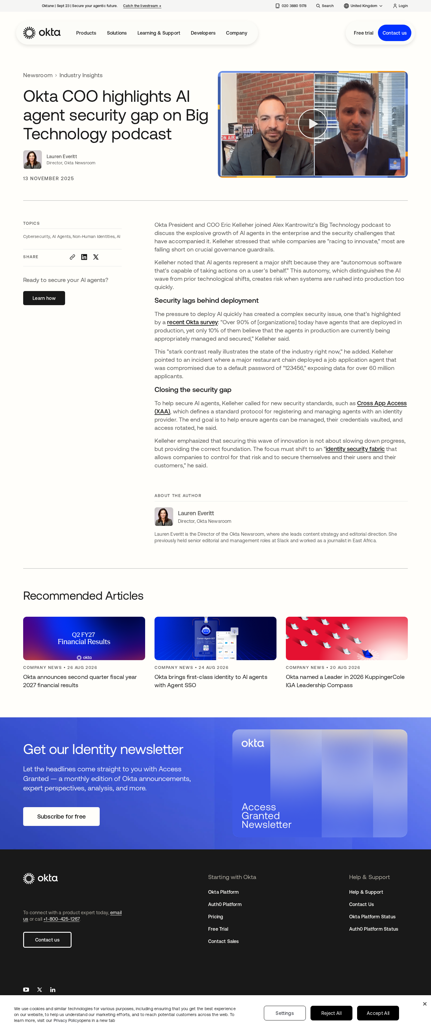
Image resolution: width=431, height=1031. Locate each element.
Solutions (117, 33)
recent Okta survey (192, 322)
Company (236, 33)
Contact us (395, 33)
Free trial (363, 33)
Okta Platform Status (372, 916)
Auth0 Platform (225, 904)
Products (86, 33)
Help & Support (366, 892)
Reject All (331, 1013)
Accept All (378, 1013)
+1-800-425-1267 (61, 919)
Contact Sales (223, 941)
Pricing (215, 916)
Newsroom (37, 75)
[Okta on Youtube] (26, 990)
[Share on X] (96, 257)
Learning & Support (159, 33)
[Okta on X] (40, 990)
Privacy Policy (84, 1020)
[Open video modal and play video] (313, 124)
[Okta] (42, 33)
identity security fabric (355, 448)
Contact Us (361, 904)
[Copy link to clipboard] (72, 257)
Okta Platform (223, 892)
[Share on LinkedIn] (84, 257)
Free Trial (218, 929)
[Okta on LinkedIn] (53, 990)
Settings (285, 1013)
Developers (203, 33)
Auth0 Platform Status (373, 929)
